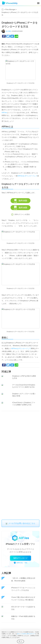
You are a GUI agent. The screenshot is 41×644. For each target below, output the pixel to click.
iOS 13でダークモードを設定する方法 (23, 608)
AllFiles (4, 112)
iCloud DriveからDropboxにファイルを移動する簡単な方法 (23, 404)
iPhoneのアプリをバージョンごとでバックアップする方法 (23, 589)
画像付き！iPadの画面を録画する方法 (23, 617)
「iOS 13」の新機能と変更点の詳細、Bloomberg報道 (23, 579)
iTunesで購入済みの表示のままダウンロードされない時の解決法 (23, 598)
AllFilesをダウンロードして (27, 176)
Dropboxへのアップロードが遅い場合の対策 (24, 395)
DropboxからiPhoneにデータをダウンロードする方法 (20, 14)
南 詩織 (8, 31)
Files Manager (10, 9)
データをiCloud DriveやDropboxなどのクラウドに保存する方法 (23, 386)
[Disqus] (20, 438)
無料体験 (20, 201)
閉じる (20, 641)
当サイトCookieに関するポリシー (26, 633)
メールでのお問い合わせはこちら (21, 523)
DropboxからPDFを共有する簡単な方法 (24, 377)
